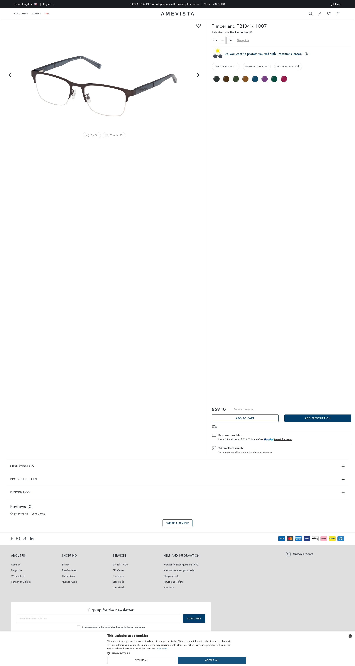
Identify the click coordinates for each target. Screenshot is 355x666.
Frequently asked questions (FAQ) (181, 564)
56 (230, 40)
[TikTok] (24, 538)
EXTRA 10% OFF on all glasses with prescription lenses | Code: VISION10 (177, 4)
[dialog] (177, 648)
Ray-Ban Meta (69, 570)
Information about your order (179, 570)
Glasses (36, 13)
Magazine (16, 570)
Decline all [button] (141, 660)
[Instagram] (18, 538)
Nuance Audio (69, 582)
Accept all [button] (212, 660)
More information (283, 439)
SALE (46, 13)
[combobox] (350, 636)
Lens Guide (119, 587)
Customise (118, 576)
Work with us (18, 576)
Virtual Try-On (120, 564)
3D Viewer (118, 570)
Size (214, 40)
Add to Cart (245, 418)
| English (32, 4)
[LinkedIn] (31, 538)
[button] (169, 653)
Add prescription (318, 418)
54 (222, 40)
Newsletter (169, 587)
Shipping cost (171, 576)
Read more (161, 648)
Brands (65, 564)
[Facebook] (12, 538)
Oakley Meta (68, 576)
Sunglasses (21, 13)
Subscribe (194, 618)
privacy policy (138, 627)
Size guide (118, 582)
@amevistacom (303, 554)
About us (15, 564)
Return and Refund (174, 582)
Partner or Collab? (21, 582)
